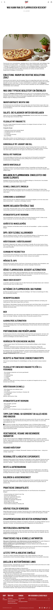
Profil (20, 599)
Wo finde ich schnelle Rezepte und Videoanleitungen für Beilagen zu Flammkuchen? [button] (24, 579)
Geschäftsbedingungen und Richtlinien (26, 607)
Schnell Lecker (9, 607)
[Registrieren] (48, 598)
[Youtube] (44, 608)
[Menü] (1, 2)
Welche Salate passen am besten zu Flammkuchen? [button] (16, 568)
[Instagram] (42, 608)
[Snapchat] (49, 608)
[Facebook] (40, 608)
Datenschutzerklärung (13, 599)
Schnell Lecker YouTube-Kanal (13, 351)
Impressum (10, 598)
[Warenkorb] (51, 2)
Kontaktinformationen (12, 603)
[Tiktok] (47, 608)
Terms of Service (11, 601)
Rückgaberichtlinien (23, 601)
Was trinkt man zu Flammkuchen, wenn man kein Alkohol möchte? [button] (20, 574)
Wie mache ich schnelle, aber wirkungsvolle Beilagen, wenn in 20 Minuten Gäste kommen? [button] (25, 424)
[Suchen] (4, 2)
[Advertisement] (26, 22)
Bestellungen (21, 598)
